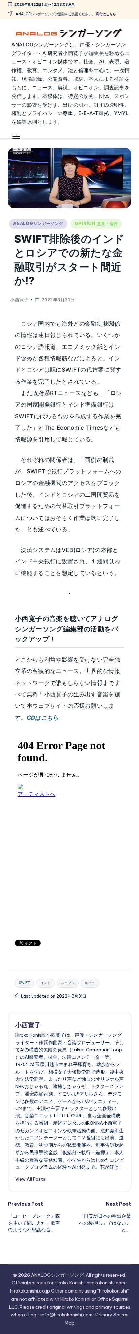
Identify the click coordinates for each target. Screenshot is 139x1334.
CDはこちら (43, 717)
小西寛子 (28, 1025)
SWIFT (24, 983)
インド (45, 983)
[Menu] (15, 136)
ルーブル (68, 983)
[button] (30, 1179)
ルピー (90, 983)
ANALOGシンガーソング (38, 223)
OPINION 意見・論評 (96, 223)
